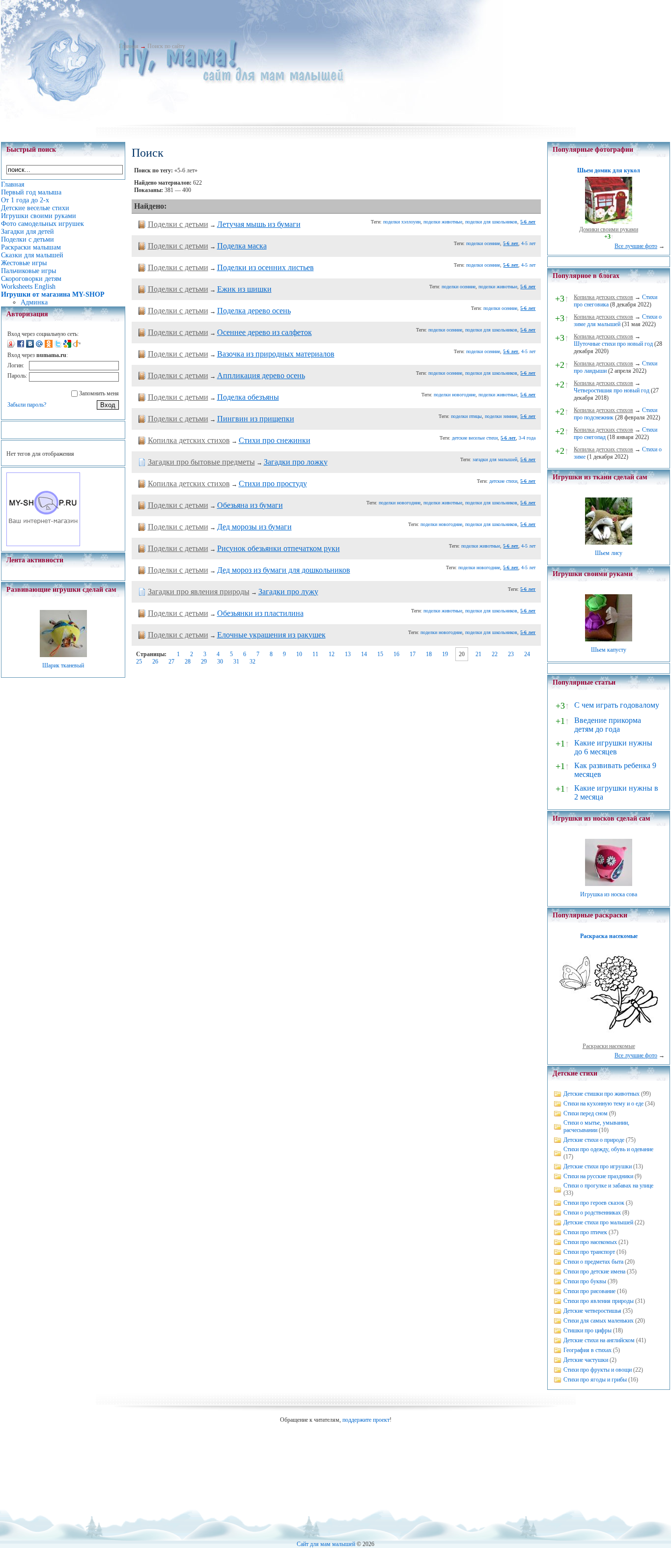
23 (511, 654)
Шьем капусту (608, 649)
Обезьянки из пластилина (260, 613)
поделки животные (442, 221)
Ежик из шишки (244, 289)
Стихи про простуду (273, 483)
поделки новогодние (454, 394)
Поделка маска (242, 246)
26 (155, 661)
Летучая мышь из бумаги (259, 224)
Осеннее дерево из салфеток (264, 332)
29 (204, 661)
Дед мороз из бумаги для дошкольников (283, 570)
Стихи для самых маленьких (598, 1320)
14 (364, 654)
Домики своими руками (608, 229)
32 (252, 661)
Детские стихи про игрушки (597, 1166)
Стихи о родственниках (592, 1212)
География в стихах (587, 1350)
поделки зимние (501, 416)
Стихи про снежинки (274, 440)
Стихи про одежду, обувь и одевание (608, 1149)
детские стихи (503, 481)
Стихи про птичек (585, 1232)
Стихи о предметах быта (593, 1261)
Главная (129, 46)
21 (478, 654)
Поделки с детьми (178, 224)
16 (396, 654)
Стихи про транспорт (589, 1251)
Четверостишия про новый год (611, 390)
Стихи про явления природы (598, 1301)
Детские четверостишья (592, 1310)
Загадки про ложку (296, 462)
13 (348, 654)
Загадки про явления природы (199, 591)
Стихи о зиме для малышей (618, 320)
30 (220, 661)
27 (171, 661)
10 (299, 654)
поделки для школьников (491, 221)
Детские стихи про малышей (598, 1222)
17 (413, 654)
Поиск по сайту (166, 46)
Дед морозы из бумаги (254, 527)
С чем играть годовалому (616, 705)
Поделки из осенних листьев (265, 267)
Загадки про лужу (288, 591)
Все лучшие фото (636, 246)
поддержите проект (366, 1419)
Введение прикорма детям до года (607, 724)
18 (429, 654)
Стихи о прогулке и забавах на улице (608, 1185)
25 (139, 661)
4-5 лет (528, 243)
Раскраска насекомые (609, 936)
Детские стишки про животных (601, 1093)
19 (445, 654)
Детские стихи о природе (593, 1139)
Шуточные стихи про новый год (613, 343)
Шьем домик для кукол (608, 170)
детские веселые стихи (475, 438)
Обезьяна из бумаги (250, 505)
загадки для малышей (495, 459)
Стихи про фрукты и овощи (597, 1369)
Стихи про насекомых (590, 1242)
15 (380, 654)
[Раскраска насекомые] (608, 1038)
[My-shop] (43, 544)
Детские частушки (585, 1359)
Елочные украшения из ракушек (271, 635)
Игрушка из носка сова (608, 894)
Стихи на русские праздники (598, 1176)
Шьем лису (608, 553)
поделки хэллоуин (401, 221)
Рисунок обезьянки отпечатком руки (278, 548)
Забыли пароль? (26, 404)
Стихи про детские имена (594, 1271)
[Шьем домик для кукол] (608, 222)
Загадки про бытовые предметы (201, 462)
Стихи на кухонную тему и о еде (603, 1103)
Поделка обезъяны (248, 397)
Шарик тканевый (63, 665)
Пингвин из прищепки (255, 419)
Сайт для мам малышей (326, 1544)
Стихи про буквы (584, 1281)
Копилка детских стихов (189, 440)
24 (527, 654)
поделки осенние (483, 243)
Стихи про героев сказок (593, 1202)
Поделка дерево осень (254, 310)
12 (332, 654)
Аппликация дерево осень (261, 375)
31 (236, 661)
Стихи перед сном (585, 1113)
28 (188, 661)
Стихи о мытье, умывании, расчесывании (596, 1126)
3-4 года (527, 438)
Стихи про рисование (589, 1291)
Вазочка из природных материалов (276, 354)
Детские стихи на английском (599, 1340)
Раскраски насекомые (609, 1046)
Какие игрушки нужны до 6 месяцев (613, 747)
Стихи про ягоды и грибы (595, 1379)
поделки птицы (466, 416)
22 (495, 654)
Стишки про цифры (587, 1330)
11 (315, 654)
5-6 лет (527, 221)
